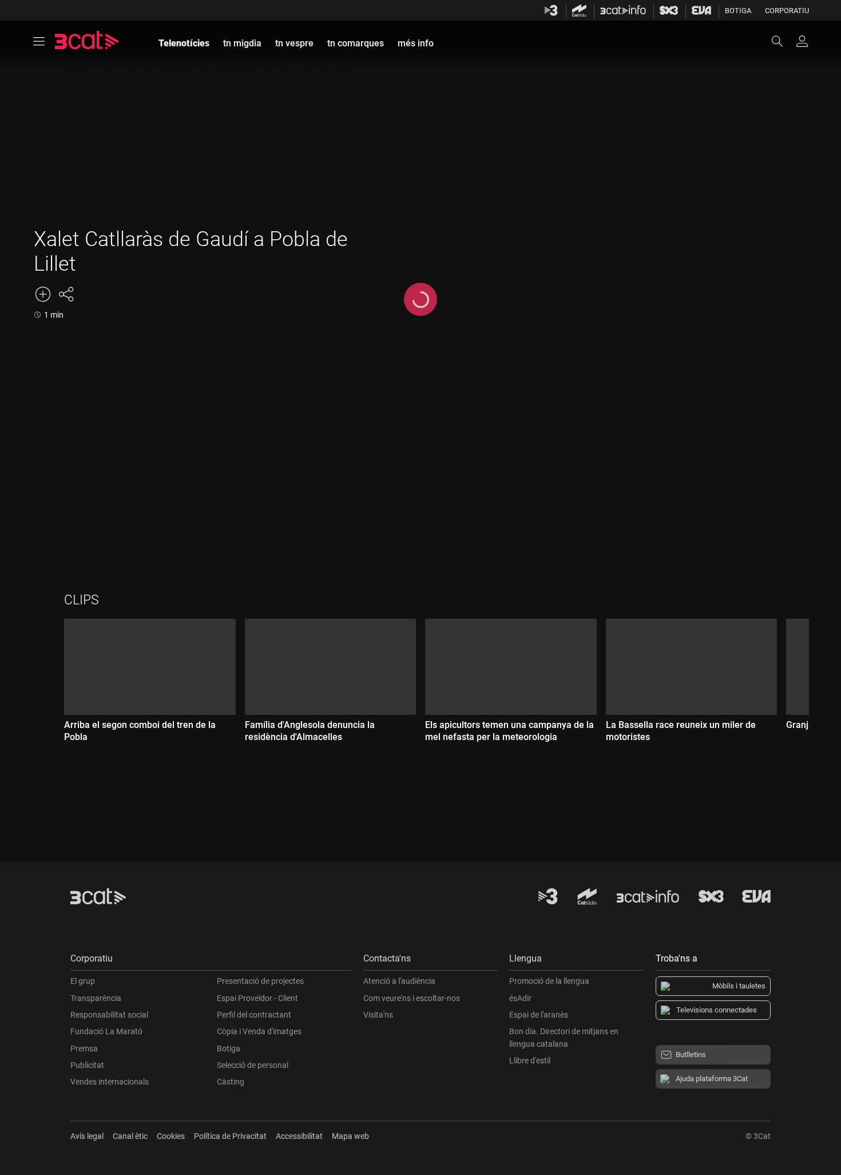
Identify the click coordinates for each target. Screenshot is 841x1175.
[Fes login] (802, 41)
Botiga (738, 10)
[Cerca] (782, 41)
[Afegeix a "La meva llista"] (43, 294)
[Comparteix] (66, 294)
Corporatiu (787, 10)
